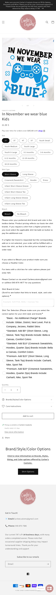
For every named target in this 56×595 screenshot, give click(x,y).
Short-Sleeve (10, 174)
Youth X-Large (11, 152)
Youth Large (29, 146)
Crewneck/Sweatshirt (14, 180)
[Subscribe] (48, 564)
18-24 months (11, 164)
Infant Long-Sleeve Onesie (16, 198)
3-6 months (45, 152)
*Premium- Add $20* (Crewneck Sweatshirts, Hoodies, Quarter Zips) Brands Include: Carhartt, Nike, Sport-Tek (29, 373)
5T (32, 140)
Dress (45, 180)
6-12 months (10, 158)
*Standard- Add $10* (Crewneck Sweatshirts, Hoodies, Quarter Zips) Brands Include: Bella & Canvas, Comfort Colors (29, 347)
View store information (14, 432)
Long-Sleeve (28, 174)
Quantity (5, 385)
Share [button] (7, 437)
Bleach (8, 214)
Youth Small (44, 140)
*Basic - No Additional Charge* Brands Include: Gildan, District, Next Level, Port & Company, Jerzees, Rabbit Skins (28, 322)
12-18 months (28, 158)
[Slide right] (34, 105)
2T (6, 140)
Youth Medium (11, 146)
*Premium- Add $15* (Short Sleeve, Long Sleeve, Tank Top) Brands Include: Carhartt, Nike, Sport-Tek (29, 360)
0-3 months (29, 152)
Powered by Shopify (35, 590)
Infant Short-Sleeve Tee (15, 192)
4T (23, 140)
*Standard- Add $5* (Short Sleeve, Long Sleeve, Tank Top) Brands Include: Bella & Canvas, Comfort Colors (28, 335)
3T (14, 140)
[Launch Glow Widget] (49, 588)
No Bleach (21, 214)
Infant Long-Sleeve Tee (15, 203)
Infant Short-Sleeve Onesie (17, 186)
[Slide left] (22, 105)
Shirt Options (28, 471)
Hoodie (33, 180)
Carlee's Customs (24, 590)
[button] (3, 22)
